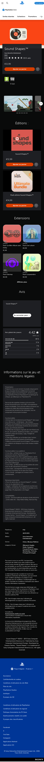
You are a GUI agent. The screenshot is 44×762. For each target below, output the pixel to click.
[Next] (41, 103)
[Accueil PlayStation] (22, 3)
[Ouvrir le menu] (2, 3)
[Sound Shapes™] (18, 104)
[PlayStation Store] (10, 9)
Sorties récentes (8, 16)
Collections (21, 16)
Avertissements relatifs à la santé (15, 614)
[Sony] (39, 761)
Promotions (32, 16)
